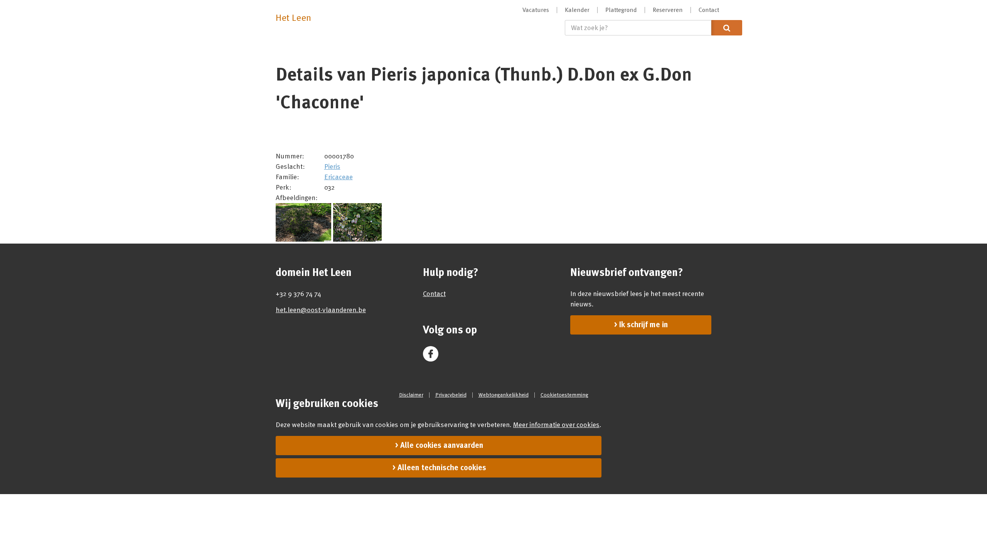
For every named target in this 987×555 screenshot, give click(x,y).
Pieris (332, 166)
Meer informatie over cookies (556, 424)
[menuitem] (536, 10)
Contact (434, 293)
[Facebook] (430, 354)
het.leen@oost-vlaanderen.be (321, 309)
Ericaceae (338, 177)
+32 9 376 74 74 (298, 293)
